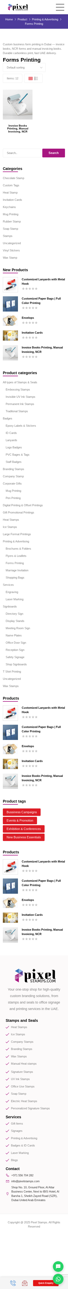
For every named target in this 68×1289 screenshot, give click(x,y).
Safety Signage (15, 657)
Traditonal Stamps (17, 411)
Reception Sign (15, 649)
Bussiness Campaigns (22, 812)
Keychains (9, 207)
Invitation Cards (12, 199)
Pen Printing (13, 498)
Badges (7, 418)
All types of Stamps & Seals (20, 382)
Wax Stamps (11, 686)
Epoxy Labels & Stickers (21, 425)
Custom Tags (11, 185)
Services (8, 584)
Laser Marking (14, 599)
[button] (46, 1283)
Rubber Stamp (12, 221)
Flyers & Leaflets (16, 555)
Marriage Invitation (17, 570)
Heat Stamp (10, 192)
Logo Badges (14, 447)
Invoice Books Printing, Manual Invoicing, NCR (17, 128)
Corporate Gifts (12, 483)
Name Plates (14, 635)
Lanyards (11, 440)
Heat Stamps (11, 519)
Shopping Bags (15, 577)
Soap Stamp (10, 228)
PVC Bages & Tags (17, 454)
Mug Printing (10, 214)
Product (22, 19)
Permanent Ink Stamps (20, 404)
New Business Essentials (24, 837)
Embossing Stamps (18, 389)
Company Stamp (13, 476)
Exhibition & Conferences (24, 829)
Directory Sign (14, 613)
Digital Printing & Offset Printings (23, 505)
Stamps (7, 236)
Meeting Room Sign (18, 628)
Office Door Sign (16, 642)
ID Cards (11, 432)
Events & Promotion (20, 820)
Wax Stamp (10, 257)
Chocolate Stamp (13, 178)
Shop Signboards (16, 664)
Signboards (10, 606)
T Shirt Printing (12, 671)
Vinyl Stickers (11, 250)
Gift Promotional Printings (18, 512)
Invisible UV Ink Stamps (20, 396)
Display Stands (15, 621)
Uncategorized (12, 243)
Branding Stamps (13, 469)
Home (9, 19)
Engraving (12, 592)
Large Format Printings (17, 534)
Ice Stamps (10, 527)
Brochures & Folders (18, 548)
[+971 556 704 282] (13, 1283)
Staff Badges (14, 461)
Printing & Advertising (45, 19)
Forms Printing (15, 563)
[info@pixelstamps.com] (25, 1283)
